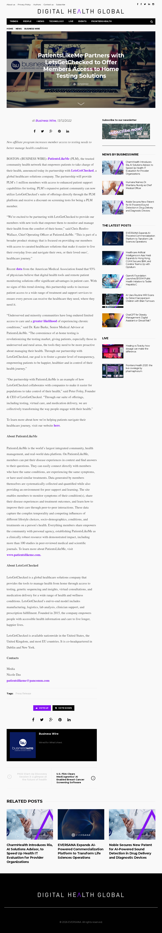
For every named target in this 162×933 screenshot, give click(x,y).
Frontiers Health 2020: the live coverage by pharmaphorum (139, 368)
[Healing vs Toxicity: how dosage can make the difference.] (112, 351)
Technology (56, 21)
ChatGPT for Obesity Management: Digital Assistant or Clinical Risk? (138, 317)
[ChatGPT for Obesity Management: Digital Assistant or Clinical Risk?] (112, 320)
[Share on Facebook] (34, 131)
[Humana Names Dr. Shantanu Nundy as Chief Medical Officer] (112, 188)
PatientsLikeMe (58, 158)
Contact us (48, 4)
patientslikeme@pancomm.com (28, 680)
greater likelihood (45, 321)
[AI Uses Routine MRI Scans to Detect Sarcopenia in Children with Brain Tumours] (112, 301)
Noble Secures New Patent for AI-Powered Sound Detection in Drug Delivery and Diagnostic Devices (140, 206)
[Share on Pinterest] (59, 131)
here (57, 425)
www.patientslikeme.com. (24, 554)
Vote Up (43, 708)
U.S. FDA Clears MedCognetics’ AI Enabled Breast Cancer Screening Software (70, 778)
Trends (14, 21)
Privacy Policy (24, 4)
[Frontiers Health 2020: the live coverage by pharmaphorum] (112, 371)
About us (11, 4)
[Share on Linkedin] (68, 131)
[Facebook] (137, 4)
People (27, 21)
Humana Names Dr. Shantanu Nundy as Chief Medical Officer (139, 185)
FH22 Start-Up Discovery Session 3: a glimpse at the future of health (32, 776)
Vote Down (65, 708)
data (19, 269)
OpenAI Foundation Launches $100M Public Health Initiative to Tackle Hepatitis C (138, 280)
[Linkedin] (149, 4)
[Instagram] (153, 4)
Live (71, 21)
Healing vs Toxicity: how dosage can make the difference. (138, 348)
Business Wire (46, 120)
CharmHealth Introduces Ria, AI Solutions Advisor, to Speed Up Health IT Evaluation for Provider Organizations (139, 168)
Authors (37, 4)
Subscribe (60, 4)
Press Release (23, 693)
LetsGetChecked (82, 170)
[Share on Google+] (51, 131)
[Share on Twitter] (42, 131)
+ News (40, 21)
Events (82, 21)
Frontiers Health (101, 21)
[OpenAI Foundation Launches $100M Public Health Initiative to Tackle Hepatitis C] (112, 281)
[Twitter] (145, 4)
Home (10, 29)
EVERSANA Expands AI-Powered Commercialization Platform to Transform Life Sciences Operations (140, 237)
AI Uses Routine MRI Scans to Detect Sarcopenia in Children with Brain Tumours (140, 298)
